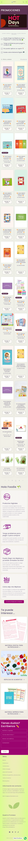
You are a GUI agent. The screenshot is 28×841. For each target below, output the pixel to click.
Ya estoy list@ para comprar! (14, 601)
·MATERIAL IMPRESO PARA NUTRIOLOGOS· (13, 713)
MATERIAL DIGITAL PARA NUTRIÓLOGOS (14, 646)
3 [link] (15, 480)
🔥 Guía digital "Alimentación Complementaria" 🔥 (21, 86)
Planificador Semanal (20, 442)
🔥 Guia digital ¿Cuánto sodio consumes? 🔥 (7, 231)
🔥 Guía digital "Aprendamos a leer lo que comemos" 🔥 (7, 195)
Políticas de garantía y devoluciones (12, 775)
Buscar (4, 760)
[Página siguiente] (22, 480)
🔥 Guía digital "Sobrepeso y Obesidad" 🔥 (7, 122)
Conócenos (5, 763)
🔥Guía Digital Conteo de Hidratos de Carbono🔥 (7, 299)
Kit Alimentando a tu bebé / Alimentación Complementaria (21, 405)
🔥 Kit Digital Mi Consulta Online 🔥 (7, 329)
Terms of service (7, 778)
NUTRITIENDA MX (11, 838)
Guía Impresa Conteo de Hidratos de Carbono (7, 403)
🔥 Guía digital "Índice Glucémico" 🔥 (21, 158)
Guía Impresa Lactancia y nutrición (7, 370)
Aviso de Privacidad (7, 772)
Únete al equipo (6, 769)
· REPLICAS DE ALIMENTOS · (13, 679)
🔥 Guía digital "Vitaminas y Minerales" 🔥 (21, 231)
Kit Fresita (7, 468)
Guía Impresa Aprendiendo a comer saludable (21, 365)
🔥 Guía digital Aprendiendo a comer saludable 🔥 (21, 261)
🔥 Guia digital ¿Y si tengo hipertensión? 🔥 (20, 122)
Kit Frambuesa (21, 468)
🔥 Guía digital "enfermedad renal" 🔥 (7, 266)
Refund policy (6, 781)
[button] (1, 2)
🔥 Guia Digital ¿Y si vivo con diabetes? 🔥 (7, 158)
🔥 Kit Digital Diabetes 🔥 (20, 302)
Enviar (5, 751)
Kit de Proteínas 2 (7, 432)
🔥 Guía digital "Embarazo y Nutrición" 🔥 (7, 86)
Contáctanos (6, 766)
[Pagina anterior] (5, 480)
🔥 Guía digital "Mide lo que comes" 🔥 (21, 194)
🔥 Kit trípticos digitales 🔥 (21, 334)
